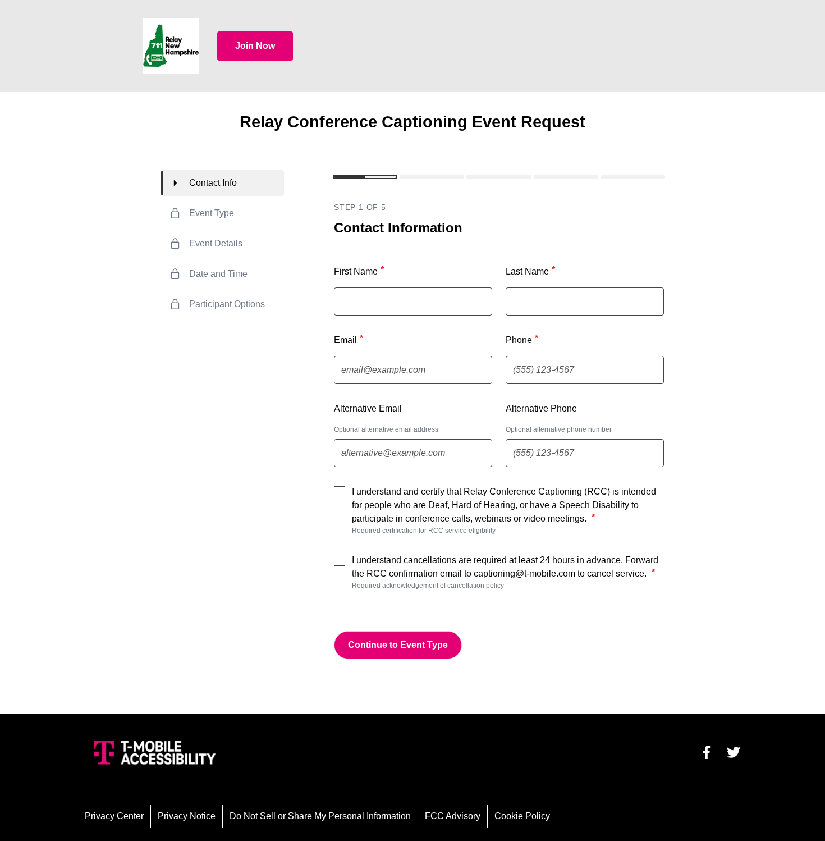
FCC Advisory (452, 816)
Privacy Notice (187, 816)
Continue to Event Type (398, 645)
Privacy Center (114, 816)
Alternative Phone (541, 408)
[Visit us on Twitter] (733, 752)
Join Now (255, 46)
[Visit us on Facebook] (706, 752)
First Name (359, 270)
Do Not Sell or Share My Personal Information (320, 816)
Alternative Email (368, 408)
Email (348, 339)
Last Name (530, 270)
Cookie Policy (522, 816)
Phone (522, 339)
